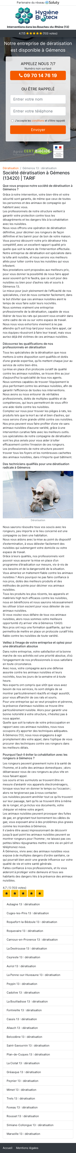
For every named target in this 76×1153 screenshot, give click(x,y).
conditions (38, 120)
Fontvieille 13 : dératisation (24, 1010)
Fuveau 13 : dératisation (22, 1107)
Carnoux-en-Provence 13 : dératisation (32, 939)
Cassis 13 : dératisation (22, 1019)
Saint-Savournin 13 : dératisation (28, 1045)
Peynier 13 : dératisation (22, 1081)
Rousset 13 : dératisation (23, 1116)
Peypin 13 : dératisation (22, 984)
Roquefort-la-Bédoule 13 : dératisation (32, 922)
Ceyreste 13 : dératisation (23, 957)
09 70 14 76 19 (40, 75)
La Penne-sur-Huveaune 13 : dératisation (33, 975)
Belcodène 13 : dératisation (24, 1037)
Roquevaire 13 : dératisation (25, 931)
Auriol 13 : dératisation (21, 966)
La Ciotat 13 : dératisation (23, 1063)
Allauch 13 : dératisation (22, 1028)
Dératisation (11, 168)
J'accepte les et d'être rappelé (40, 120)
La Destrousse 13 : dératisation (27, 948)
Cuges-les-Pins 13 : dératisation (28, 913)
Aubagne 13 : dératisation (23, 904)
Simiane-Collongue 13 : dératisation (30, 1125)
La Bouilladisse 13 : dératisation (27, 1001)
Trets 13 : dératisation (21, 1098)
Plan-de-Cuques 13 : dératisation (28, 1054)
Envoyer (38, 129)
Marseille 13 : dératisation (23, 1134)
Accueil (7, 1148)
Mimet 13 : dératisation (21, 1089)
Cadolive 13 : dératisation (23, 992)
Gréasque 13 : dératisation (24, 1072)
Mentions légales (27, 1148)
